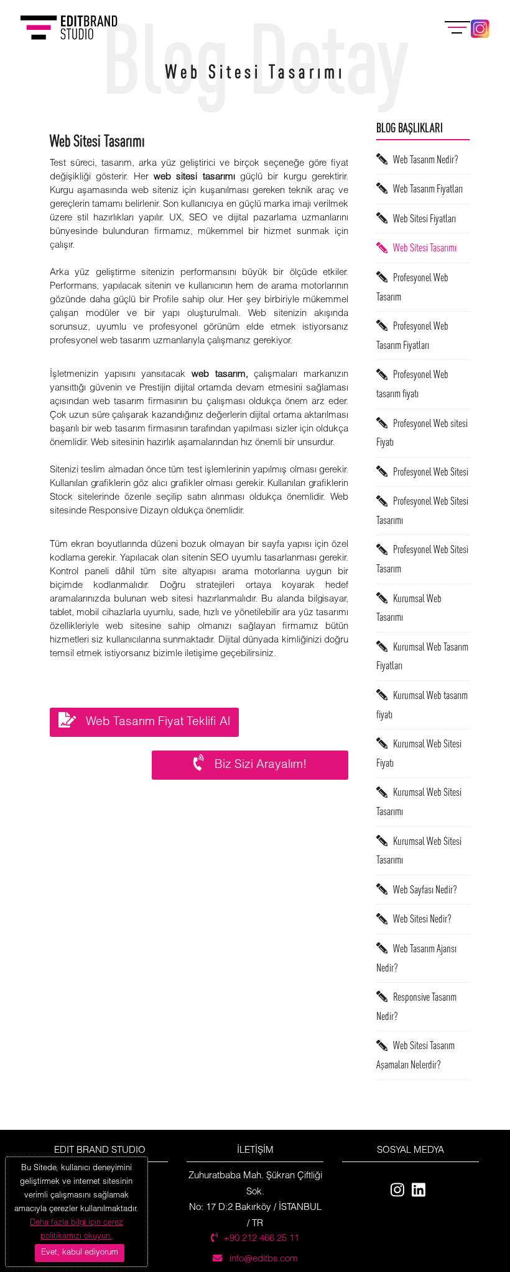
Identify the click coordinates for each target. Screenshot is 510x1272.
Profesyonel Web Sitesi (427, 471)
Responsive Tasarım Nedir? (416, 1006)
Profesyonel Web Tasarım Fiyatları (412, 335)
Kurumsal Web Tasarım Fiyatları (422, 656)
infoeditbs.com (262, 1259)
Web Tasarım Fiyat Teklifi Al (153, 722)
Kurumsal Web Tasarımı (409, 608)
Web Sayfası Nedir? (422, 889)
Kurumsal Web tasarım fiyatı (422, 704)
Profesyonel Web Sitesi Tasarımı (422, 510)
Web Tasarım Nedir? (422, 159)
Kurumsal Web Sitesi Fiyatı (418, 753)
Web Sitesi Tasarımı (422, 248)
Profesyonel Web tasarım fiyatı (412, 384)
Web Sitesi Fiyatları (421, 218)
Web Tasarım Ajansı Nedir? (416, 958)
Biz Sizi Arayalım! (256, 765)
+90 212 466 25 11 (261, 1238)
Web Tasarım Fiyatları (425, 188)
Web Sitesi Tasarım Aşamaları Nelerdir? (415, 1055)
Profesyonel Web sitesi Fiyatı (422, 433)
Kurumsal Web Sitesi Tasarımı (418, 802)
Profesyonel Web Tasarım (412, 287)
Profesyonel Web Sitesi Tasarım (422, 559)
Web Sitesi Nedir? (419, 919)
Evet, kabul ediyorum (79, 1252)
